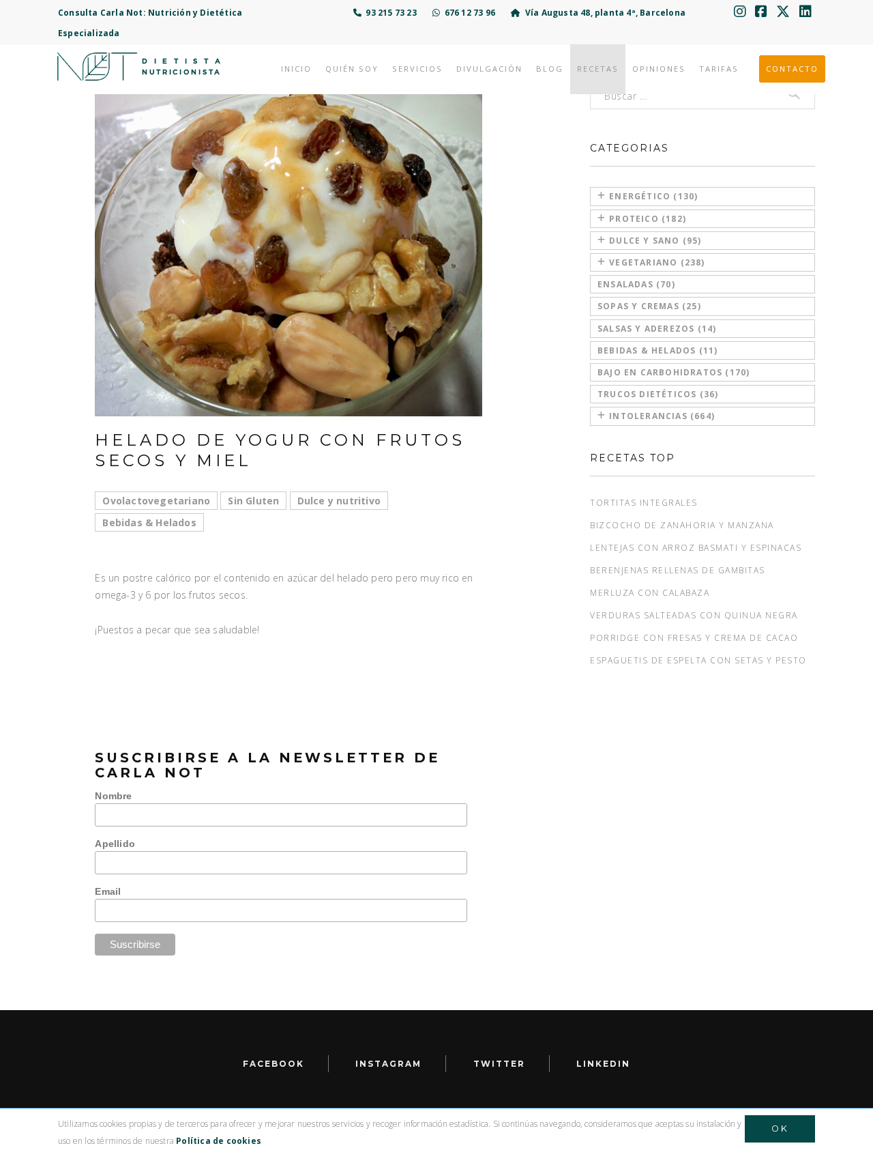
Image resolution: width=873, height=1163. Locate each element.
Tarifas (719, 68)
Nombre (113, 795)
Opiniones (658, 68)
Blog (549, 68)
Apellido (115, 843)
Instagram (388, 1064)
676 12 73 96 (467, 12)
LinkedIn (603, 1064)
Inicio (296, 68)
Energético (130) (653, 196)
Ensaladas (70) (636, 284)
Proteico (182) (647, 219)
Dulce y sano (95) (655, 240)
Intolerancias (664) (662, 416)
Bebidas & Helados (149, 522)
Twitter (499, 1064)
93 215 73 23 (389, 12)
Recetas (598, 68)
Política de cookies (218, 1141)
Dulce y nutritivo (339, 500)
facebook (273, 1064)
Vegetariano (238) (657, 262)
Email (108, 891)
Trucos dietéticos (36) (657, 394)
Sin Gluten (253, 500)
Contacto (792, 68)
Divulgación (489, 68)
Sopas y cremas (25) (649, 306)
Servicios (417, 68)
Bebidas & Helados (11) (657, 350)
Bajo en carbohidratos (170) (673, 372)
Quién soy (352, 68)
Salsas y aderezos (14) (656, 328)
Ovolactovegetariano (156, 500)
